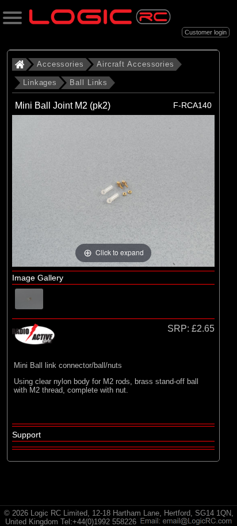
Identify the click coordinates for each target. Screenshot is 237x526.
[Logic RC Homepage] (100, 22)
